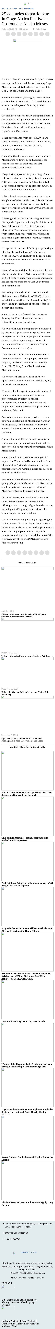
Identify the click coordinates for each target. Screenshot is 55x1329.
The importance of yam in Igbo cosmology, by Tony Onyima (27, 1203)
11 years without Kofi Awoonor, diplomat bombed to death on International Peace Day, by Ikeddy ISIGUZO (27, 1112)
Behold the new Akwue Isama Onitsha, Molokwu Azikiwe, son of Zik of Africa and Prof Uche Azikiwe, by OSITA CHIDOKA (25, 976)
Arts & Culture (9, 8)
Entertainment (26, 8)
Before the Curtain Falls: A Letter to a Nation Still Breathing (24, 693)
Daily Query (41, 29)
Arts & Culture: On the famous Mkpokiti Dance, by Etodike (27, 1158)
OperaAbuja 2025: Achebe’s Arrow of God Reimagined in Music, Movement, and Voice (22, 739)
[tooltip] (8, 34)
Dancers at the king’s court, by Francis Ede (23, 1021)
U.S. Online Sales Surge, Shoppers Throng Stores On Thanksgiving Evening (19, 1302)
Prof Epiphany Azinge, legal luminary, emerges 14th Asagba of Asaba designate (27, 884)
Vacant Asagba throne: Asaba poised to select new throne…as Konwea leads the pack (26, 793)
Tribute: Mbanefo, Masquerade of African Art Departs (27, 656)
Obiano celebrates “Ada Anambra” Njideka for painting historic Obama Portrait (23, 615)
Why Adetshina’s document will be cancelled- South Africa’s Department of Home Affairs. (27, 929)
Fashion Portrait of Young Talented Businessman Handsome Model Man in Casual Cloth (20, 1323)
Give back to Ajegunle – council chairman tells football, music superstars (24, 839)
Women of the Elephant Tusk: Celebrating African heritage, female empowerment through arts (26, 1065)
